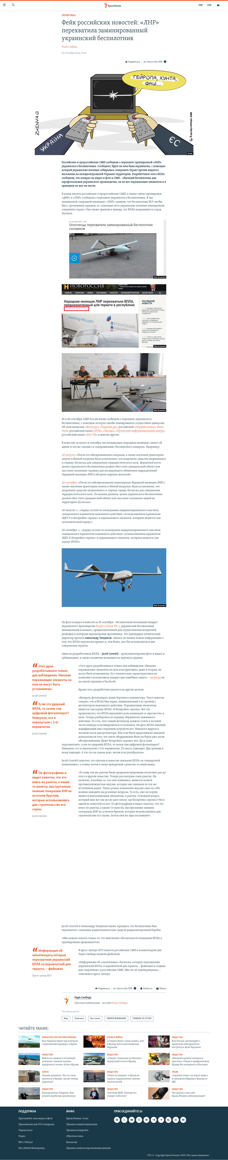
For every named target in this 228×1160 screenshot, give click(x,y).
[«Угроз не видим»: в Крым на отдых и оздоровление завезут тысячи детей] (94, 1076)
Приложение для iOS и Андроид (36, 1124)
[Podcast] (176, 1120)
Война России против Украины (59, 1037)
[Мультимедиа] (218, 5)
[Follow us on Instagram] (139, 1120)
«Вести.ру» (91, 427)
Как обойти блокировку (31, 1148)
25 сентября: (69, 482)
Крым (175, 1072)
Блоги (45, 1072)
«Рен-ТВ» (91, 435)
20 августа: (68, 455)
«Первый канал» (144, 427)
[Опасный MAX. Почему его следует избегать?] (94, 1093)
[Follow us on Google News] (146, 1120)
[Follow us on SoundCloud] (161, 1120)
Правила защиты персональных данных (88, 1148)
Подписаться (25, 1130)
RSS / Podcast (25, 1142)
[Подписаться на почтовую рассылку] (183, 1120)
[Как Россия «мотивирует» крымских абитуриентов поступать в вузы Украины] (159, 1042)
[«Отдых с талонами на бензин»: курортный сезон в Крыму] (94, 1059)
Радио (21, 1136)
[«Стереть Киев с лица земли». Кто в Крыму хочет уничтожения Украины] (94, 1042)
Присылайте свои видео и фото (35, 1118)
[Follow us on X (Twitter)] (124, 1120)
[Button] (132, 62)
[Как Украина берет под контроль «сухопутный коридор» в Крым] (29, 1042)
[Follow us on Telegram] (154, 1120)
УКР (201, 5)
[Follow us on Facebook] (117, 1120)
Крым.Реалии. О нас (77, 1118)
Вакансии (71, 1142)
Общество (177, 1037)
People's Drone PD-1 (108, 626)
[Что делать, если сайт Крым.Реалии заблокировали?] (159, 1093)
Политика (69, 15)
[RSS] (168, 1120)
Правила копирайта (77, 1130)
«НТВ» (97, 431)
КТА (209, 5)
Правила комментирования (81, 1124)
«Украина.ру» (108, 427)
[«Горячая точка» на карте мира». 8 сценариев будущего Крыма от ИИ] (159, 1076)
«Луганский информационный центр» (140, 431)
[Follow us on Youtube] (132, 1120)
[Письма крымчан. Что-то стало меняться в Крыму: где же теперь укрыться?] (29, 1076)
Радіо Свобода (69, 47)
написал (155, 677)
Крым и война (115, 1037)
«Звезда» (108, 431)
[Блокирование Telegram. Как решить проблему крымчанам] (29, 1093)
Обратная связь (74, 1136)
